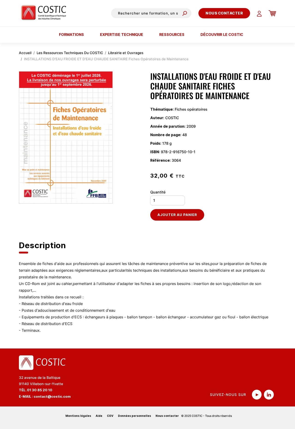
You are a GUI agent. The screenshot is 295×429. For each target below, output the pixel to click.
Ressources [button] (171, 34)
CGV (110, 415)
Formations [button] (71, 34)
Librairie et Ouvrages (125, 53)
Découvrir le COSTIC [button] (222, 34)
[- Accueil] (45, 13)
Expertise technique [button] (121, 34)
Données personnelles (134, 415)
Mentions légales (78, 415)
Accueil (25, 53)
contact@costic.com (52, 396)
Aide (99, 415)
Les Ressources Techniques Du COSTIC (70, 53)
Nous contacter (224, 13)
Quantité (157, 192)
